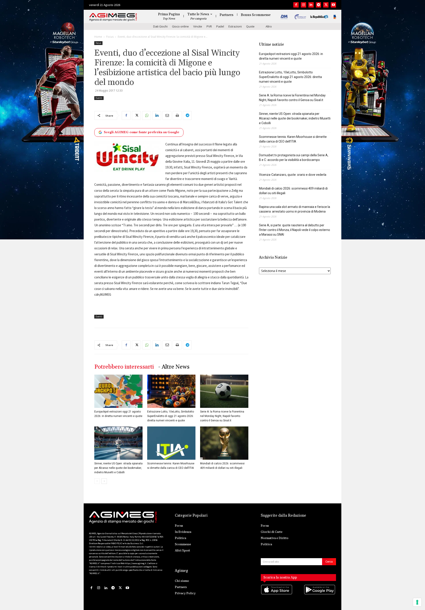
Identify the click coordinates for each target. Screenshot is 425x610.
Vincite (197, 26)
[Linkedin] (311, 5)
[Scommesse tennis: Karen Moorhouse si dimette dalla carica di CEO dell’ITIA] (171, 443)
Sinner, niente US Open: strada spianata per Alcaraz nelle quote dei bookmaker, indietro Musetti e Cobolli (118, 468)
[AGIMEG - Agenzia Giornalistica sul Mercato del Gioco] (113, 17)
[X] (325, 5)
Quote (250, 26)
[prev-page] (97, 481)
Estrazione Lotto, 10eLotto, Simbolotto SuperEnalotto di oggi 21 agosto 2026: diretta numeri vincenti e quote (170, 416)
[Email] (166, 115)
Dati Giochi (160, 26)
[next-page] (104, 481)
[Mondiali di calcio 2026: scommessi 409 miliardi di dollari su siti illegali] (224, 443)
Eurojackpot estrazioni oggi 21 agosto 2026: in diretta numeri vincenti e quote (291, 56)
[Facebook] (296, 5)
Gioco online (180, 26)
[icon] (277, 594)
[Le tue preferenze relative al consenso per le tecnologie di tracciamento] (417, 602)
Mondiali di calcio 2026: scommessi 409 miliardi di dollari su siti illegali (293, 191)
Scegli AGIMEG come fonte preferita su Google (141, 132)
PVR (209, 26)
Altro (269, 26)
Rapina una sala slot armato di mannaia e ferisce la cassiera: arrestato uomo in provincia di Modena (294, 209)
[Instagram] (303, 5)
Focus (110, 37)
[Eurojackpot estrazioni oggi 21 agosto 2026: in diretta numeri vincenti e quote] (118, 391)
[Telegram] (318, 5)
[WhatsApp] (146, 115)
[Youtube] (333, 5)
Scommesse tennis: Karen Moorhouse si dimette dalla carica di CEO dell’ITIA (293, 139)
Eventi (99, 98)
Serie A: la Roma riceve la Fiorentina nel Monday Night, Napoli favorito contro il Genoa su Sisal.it (222, 416)
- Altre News (173, 367)
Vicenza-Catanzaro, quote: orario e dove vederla (292, 174)
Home (98, 37)
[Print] (177, 115)
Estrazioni (235, 26)
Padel (220, 26)
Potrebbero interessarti (124, 367)
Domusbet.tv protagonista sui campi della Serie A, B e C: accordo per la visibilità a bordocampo (293, 157)
